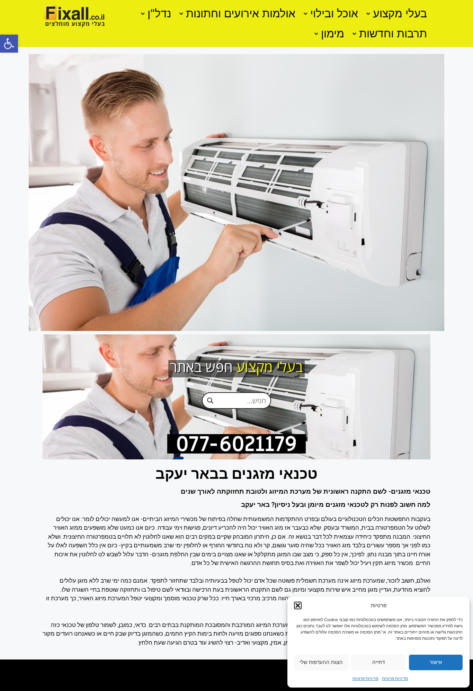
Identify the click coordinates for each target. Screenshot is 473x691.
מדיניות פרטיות (395, 678)
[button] (9, 44)
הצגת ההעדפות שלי (321, 662)
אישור (435, 662)
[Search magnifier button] (210, 400)
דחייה (378, 662)
